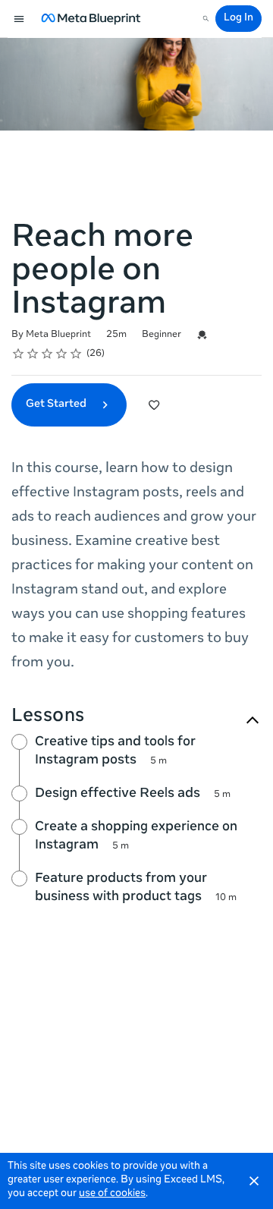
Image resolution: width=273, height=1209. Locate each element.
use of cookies (112, 1194)
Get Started (57, 404)
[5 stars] (76, 353)
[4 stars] (62, 353)
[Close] (254, 1181)
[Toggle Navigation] (20, 19)
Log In (238, 19)
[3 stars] (47, 353)
